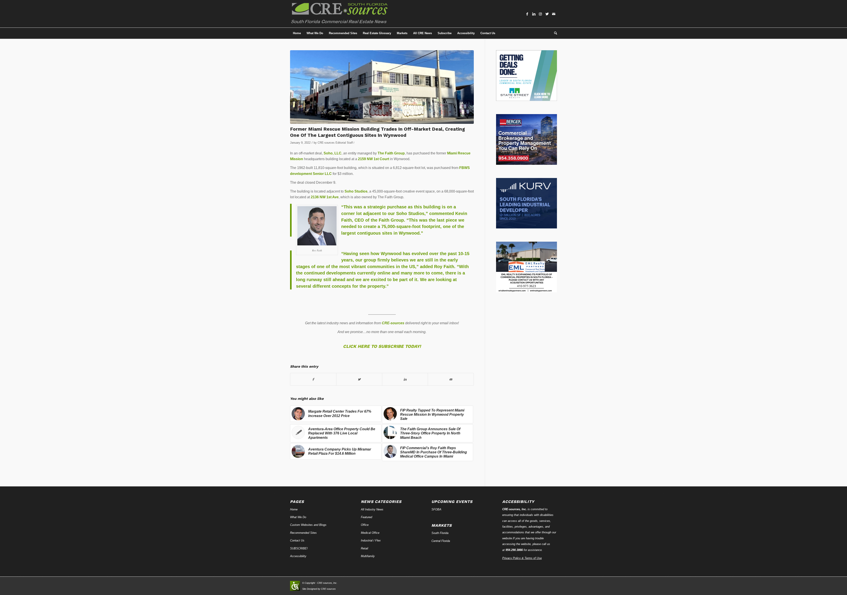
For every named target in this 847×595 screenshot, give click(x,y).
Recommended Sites (303, 532)
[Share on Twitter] (359, 379)
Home (294, 509)
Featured (366, 517)
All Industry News (372, 509)
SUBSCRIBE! (299, 548)
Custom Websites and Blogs (308, 524)
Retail (364, 548)
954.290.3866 (514, 550)
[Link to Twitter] (547, 14)
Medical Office (370, 532)
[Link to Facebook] (527, 14)
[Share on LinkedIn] (405, 379)
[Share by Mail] (451, 379)
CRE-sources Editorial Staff (335, 142)
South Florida (439, 533)
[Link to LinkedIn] (533, 14)
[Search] (554, 33)
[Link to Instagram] (540, 14)
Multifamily (368, 556)
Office (365, 524)
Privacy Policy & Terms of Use (522, 558)
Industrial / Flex (371, 540)
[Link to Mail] (553, 14)
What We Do (298, 517)
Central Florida (440, 541)
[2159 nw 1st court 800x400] (382, 87)
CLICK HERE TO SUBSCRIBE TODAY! (382, 346)
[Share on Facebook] (313, 379)
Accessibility (298, 556)
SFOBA (436, 509)
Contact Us (297, 540)
